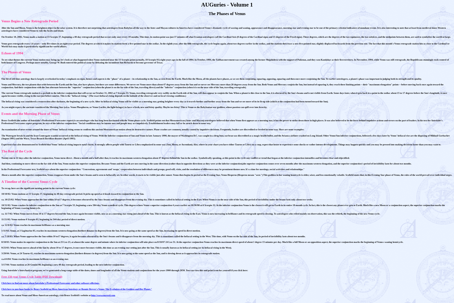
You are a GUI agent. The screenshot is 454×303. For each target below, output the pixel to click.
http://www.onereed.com (103, 295)
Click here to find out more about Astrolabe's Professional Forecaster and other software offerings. (50, 283)
